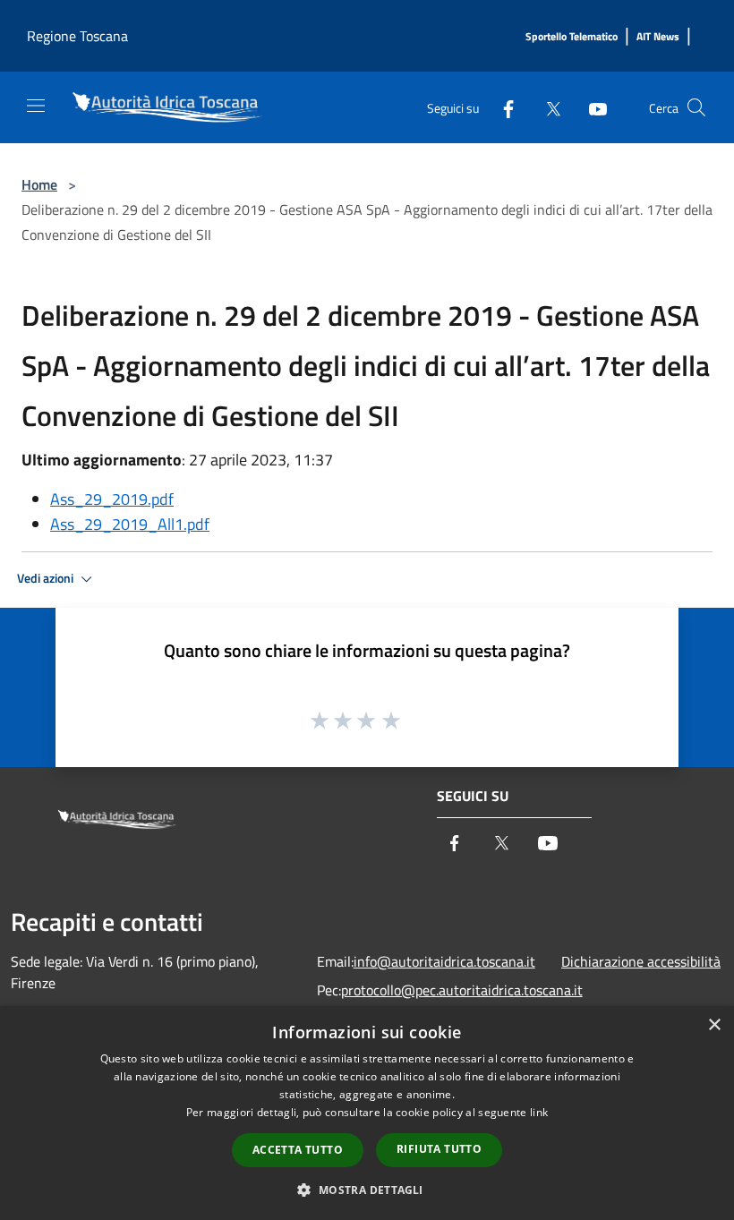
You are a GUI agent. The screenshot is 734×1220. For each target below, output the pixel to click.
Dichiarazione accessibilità (641, 961)
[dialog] (367, 1113)
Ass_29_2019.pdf (112, 499)
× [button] (714, 1025)
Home (39, 184)
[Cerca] (696, 107)
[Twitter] (546, 107)
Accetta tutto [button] (297, 1149)
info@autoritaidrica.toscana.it (444, 961)
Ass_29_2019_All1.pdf (129, 524)
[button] (366, 1190)
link (539, 1112)
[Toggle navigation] (36, 105)
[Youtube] (591, 107)
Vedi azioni (46, 578)
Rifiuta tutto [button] (439, 1148)
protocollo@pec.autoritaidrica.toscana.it (462, 990)
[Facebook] (501, 107)
